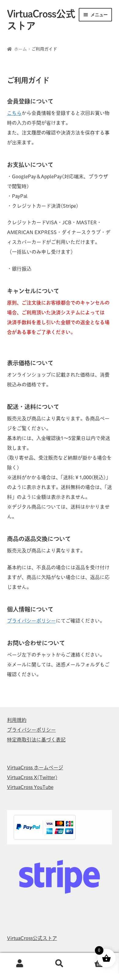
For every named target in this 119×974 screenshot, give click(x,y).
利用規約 (17, 720)
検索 (59, 963)
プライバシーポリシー (31, 620)
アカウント (20, 963)
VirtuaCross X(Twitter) (32, 777)
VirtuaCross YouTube (30, 787)
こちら (14, 113)
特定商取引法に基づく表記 (36, 739)
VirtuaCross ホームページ (35, 767)
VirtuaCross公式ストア (32, 938)
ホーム (20, 49)
